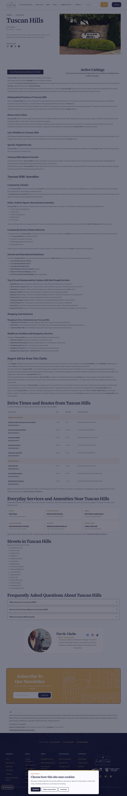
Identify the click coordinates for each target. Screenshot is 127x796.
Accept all (36, 789)
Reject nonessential (49, 789)
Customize (63, 789)
